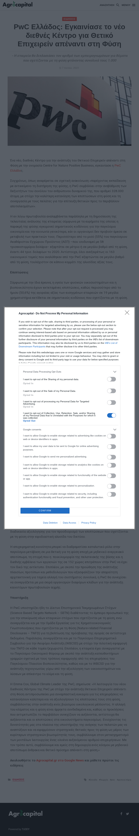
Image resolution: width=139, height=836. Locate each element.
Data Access (69, 522)
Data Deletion (50, 522)
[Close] (128, 313)
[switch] (111, 379)
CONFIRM (45, 510)
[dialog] (69, 418)
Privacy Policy (88, 522)
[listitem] (69, 372)
